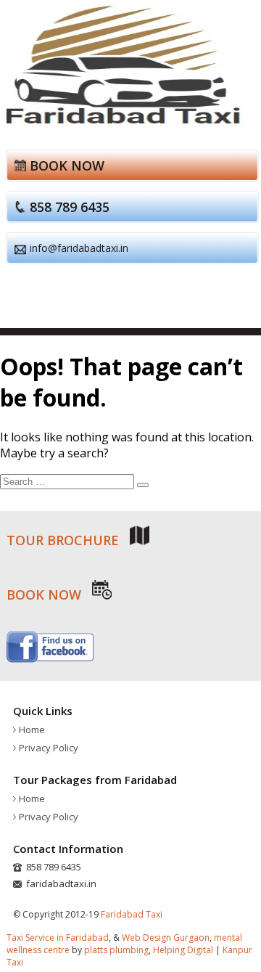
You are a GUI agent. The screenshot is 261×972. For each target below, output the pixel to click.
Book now (67, 165)
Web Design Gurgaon (166, 937)
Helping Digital (183, 950)
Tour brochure (65, 540)
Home (32, 729)
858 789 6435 (69, 207)
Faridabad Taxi (131, 914)
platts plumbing (116, 950)
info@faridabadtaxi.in (79, 248)
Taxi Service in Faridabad (58, 937)
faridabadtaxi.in (61, 883)
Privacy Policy (48, 747)
